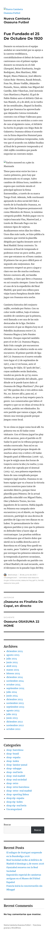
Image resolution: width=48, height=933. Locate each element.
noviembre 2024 (15, 681)
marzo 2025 (12, 669)
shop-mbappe (13, 768)
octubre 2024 (13, 684)
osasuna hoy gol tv (29, 580)
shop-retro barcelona (17, 787)
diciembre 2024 (14, 677)
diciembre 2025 (14, 651)
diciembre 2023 (14, 699)
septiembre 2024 (15, 688)
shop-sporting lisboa (17, 794)
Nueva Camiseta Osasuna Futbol (17, 20)
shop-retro (12, 783)
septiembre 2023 (15, 706)
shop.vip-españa (15, 798)
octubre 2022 (13, 729)
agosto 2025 (12, 655)
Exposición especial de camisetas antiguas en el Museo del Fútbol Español (23, 878)
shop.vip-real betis (16, 805)
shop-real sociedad (16, 779)
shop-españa (13, 757)
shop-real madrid (15, 776)
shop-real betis (14, 772)
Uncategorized (10, 577)
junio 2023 (12, 718)
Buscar (7, 824)
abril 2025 (11, 666)
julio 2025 (11, 658)
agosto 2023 (12, 710)
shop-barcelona (14, 750)
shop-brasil (12, 753)
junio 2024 (12, 695)
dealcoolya (12, 575)
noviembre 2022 (15, 725)
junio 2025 (12, 662)
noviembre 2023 (15, 703)
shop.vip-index (14, 802)
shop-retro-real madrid (19, 790)
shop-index (12, 761)
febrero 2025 (13, 673)
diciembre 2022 (14, 721)
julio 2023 (11, 714)
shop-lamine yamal (16, 764)
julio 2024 (11, 692)
